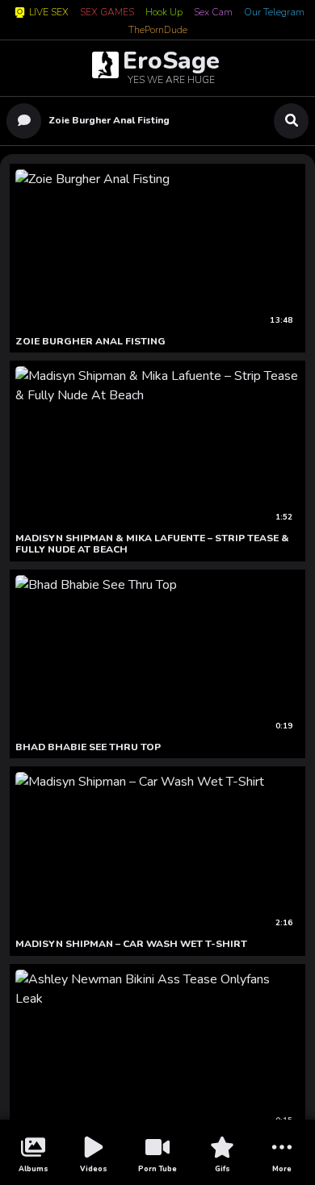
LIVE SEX (49, 12)
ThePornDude (157, 30)
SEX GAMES (107, 13)
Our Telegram (274, 13)
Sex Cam (213, 13)
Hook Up (164, 13)
